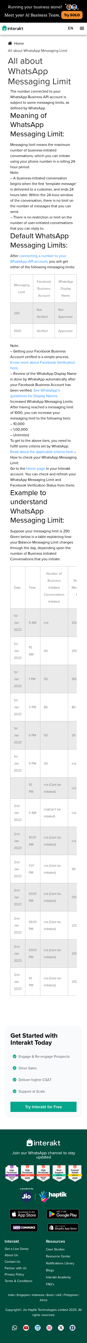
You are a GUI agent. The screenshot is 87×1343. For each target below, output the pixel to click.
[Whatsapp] (14, 1328)
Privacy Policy (14, 1274)
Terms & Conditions (18, 1281)
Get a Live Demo (17, 1248)
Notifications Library (60, 1263)
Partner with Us (16, 1268)
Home (18, 43)
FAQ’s (50, 1284)
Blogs (50, 1270)
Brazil (50, 1295)
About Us (11, 1255)
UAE (58, 1295)
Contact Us (12, 1261)
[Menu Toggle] (82, 28)
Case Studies (55, 1249)
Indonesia (38, 1295)
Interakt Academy (58, 1277)
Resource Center (58, 1256)
